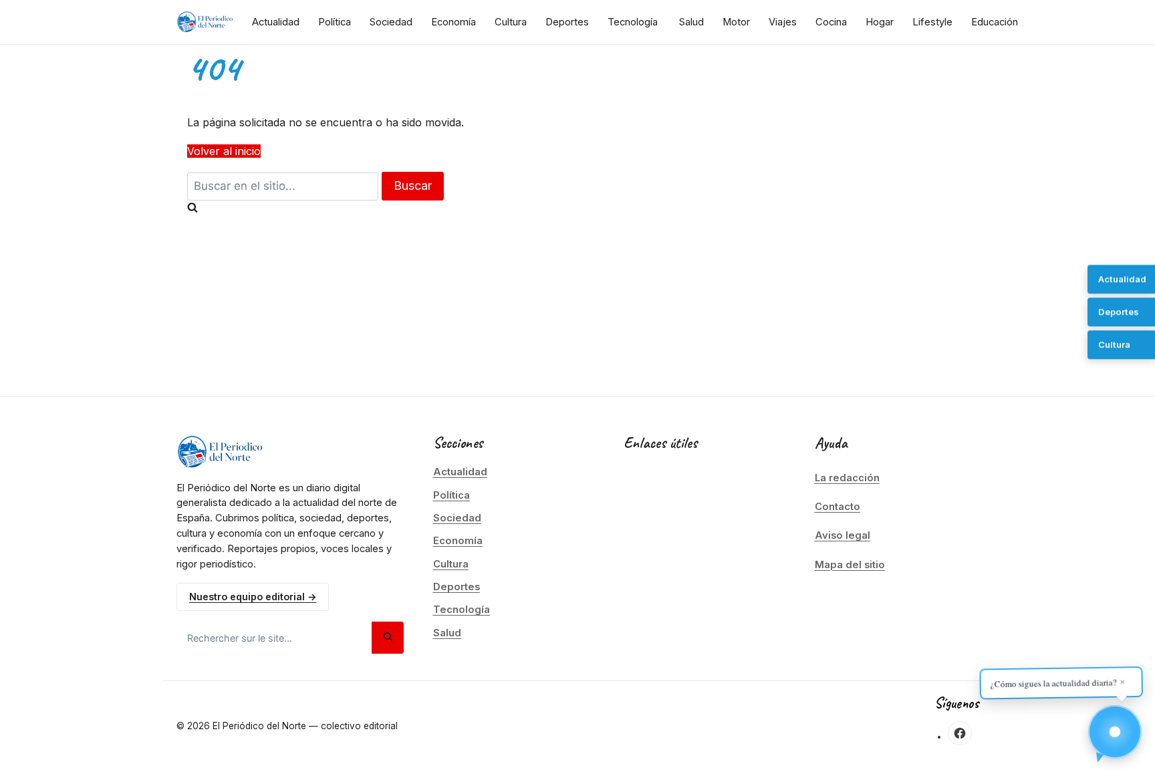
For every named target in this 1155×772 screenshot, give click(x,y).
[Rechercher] (388, 638)
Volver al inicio (224, 151)
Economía (453, 22)
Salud (691, 22)
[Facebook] (960, 733)
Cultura (511, 22)
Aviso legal (842, 535)
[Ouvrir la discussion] (1115, 732)
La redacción (847, 478)
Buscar (413, 185)
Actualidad (275, 22)
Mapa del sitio (850, 565)
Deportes (567, 22)
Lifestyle (932, 22)
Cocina (831, 22)
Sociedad (391, 22)
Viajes (783, 22)
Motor (736, 22)
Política (334, 22)
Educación (994, 22)
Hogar (880, 22)
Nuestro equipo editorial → (253, 596)
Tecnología (633, 22)
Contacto (837, 507)
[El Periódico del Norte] (204, 22)
